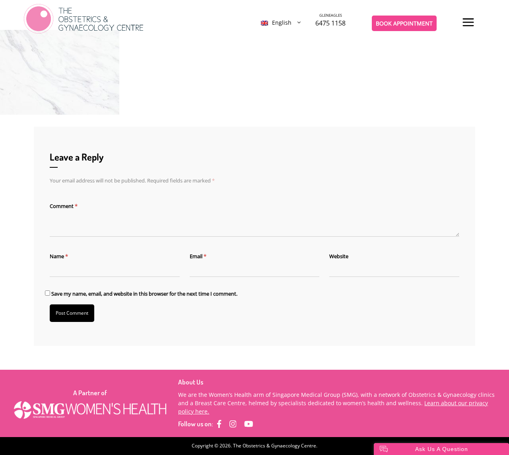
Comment (64, 206)
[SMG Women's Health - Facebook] (219, 424)
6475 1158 (330, 20)
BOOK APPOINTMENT (404, 23)
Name (59, 256)
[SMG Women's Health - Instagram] (233, 424)
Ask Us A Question (441, 449)
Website (338, 256)
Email (198, 256)
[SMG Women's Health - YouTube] (248, 424)
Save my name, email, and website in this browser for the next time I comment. (144, 293)
